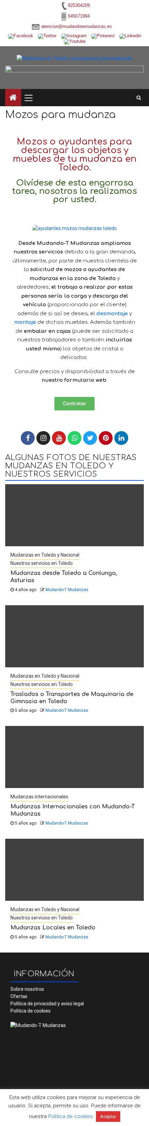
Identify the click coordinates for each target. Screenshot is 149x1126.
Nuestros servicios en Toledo (41, 563)
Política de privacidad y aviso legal (47, 1003)
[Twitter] (90, 438)
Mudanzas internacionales (39, 796)
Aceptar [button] (108, 1116)
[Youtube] (59, 438)
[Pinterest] (106, 438)
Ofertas (18, 996)
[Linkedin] (121, 438)
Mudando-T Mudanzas (66, 589)
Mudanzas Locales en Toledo (52, 928)
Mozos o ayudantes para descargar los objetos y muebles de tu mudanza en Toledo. (75, 154)
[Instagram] (43, 438)
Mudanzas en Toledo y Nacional (44, 555)
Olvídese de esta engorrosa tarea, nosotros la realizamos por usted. (74, 191)
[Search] (138, 97)
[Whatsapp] (74, 438)
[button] (74, 403)
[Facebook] (28, 438)
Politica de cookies (30, 1011)
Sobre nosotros (27, 989)
